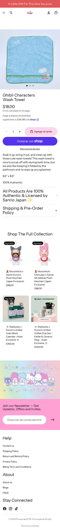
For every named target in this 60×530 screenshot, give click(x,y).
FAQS (6, 492)
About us (7, 482)
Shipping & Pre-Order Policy (23, 210)
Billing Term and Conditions (17, 466)
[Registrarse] (52, 420)
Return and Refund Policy (16, 456)
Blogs (5, 487)
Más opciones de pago (30, 149)
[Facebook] (5, 509)
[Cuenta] (48, 12)
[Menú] (4, 13)
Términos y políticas (30, 525)
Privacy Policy (10, 461)
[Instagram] (10, 509)
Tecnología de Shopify (42, 519)
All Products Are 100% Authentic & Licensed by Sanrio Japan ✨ (25, 195)
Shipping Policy (10, 450)
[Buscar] (11, 12)
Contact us (8, 445)
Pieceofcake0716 (23, 519)
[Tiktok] (16, 509)
